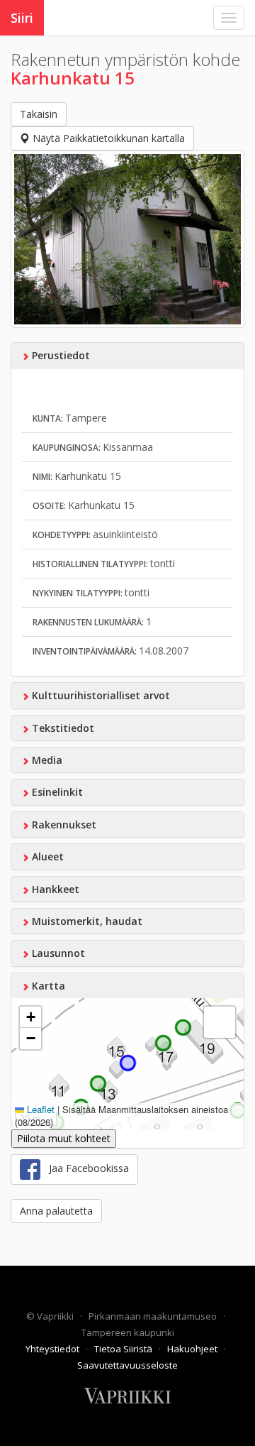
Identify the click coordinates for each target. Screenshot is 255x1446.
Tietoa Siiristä (124, 1348)
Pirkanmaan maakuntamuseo (154, 1316)
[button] (30, 1017)
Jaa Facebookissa (84, 1168)
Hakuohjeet (193, 1348)
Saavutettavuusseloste (127, 1365)
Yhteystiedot (53, 1348)
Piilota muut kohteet (63, 1138)
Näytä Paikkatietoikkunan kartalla (107, 138)
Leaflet (39, 1109)
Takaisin (38, 114)
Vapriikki (56, 1316)
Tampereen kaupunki (127, 1332)
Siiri (22, 17)
